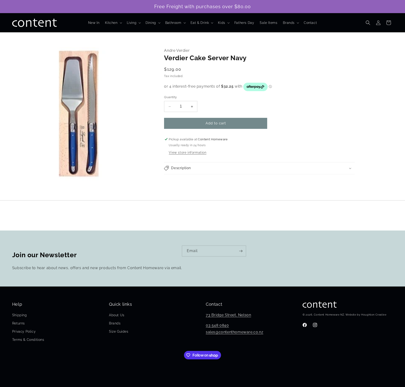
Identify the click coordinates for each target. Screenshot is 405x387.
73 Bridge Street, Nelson (228, 315)
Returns (18, 323)
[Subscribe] (241, 251)
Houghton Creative (373, 314)
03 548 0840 (217, 325)
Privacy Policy (24, 331)
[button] (113, 23)
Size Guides (118, 331)
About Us (116, 315)
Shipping (19, 315)
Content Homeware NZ (329, 314)
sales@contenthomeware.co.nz (234, 332)
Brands (115, 323)
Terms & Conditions (28, 340)
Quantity (170, 97)
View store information (187, 152)
